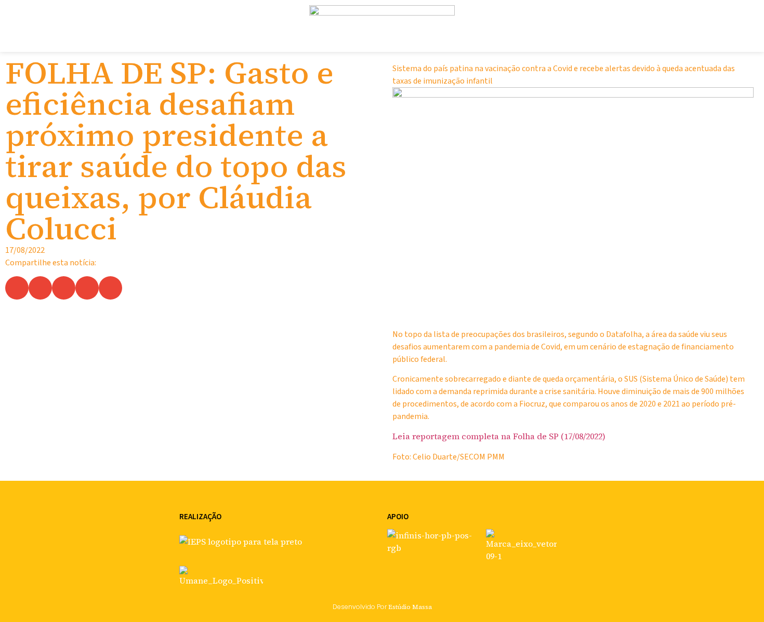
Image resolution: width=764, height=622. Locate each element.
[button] (17, 288)
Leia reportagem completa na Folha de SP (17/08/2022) (498, 436)
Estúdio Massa (410, 607)
